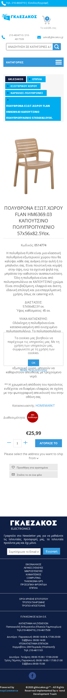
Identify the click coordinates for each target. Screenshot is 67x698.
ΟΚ (33, 362)
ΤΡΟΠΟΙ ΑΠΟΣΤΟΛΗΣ (33, 605)
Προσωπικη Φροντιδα (33, 584)
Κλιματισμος (33, 574)
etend (60, 690)
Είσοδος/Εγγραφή (38, 2)
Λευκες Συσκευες (33, 567)
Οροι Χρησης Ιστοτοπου (33, 599)
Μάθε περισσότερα (33, 370)
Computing (34, 577)
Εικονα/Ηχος (33, 564)
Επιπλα (33, 588)
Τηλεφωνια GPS (33, 581)
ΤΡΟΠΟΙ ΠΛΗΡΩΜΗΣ (33, 602)
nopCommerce (9, 690)
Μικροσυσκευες (34, 571)
